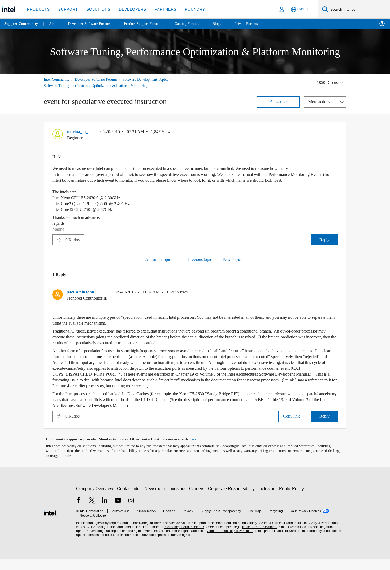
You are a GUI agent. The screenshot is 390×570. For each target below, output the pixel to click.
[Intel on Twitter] (91, 512)
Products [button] (38, 9)
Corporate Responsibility (232, 500)
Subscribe (278, 102)
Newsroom (155, 500)
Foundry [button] (188, 9)
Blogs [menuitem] (227, 24)
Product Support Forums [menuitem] (149, 24)
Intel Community (57, 79)
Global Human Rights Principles (228, 542)
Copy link (291, 427)
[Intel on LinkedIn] (104, 512)
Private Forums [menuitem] (257, 24)
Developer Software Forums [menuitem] (93, 24)
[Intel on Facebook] (78, 512)
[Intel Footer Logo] (50, 524)
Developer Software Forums (100, 79)
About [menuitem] (55, 24)
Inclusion (268, 500)
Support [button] (66, 9)
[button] (335, 132)
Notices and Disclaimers (258, 538)
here (197, 451)
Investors (178, 500)
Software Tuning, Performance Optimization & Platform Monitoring (98, 85)
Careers (197, 500)
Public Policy (292, 500)
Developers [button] (128, 9)
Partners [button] (160, 9)
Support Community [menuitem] (21, 24)
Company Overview (95, 500)
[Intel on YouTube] (118, 512)
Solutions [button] (96, 9)
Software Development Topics (155, 79)
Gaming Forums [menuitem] (196, 24)
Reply (324, 245)
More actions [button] (320, 102)
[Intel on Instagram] (131, 512)
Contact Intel (129, 500)
